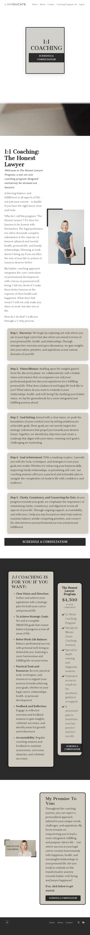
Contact (51, 4)
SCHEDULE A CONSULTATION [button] (46, 58)
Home (35, 4)
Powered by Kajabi (79, 929)
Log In (82, 4)
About (42, 4)
